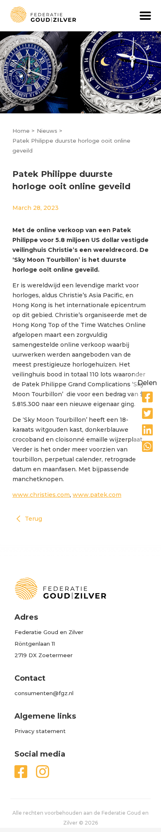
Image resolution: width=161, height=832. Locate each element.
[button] (145, 15)
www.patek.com (97, 494)
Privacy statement (40, 731)
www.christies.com (41, 494)
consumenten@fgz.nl (43, 693)
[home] (38, 15)
